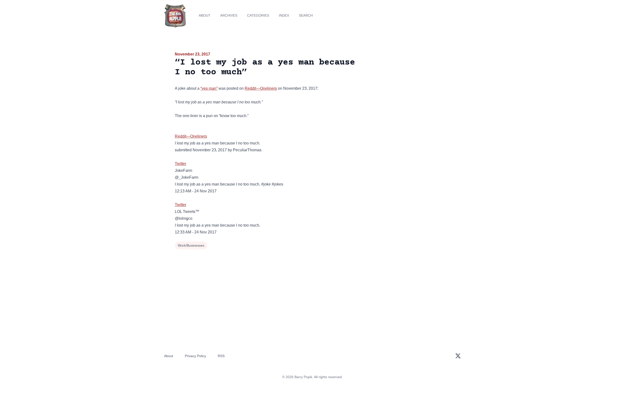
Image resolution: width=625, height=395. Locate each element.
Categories (258, 15)
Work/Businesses (191, 245)
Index (284, 15)
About (204, 15)
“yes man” (209, 88)
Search (306, 15)
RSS (221, 356)
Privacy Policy (195, 356)
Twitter (180, 164)
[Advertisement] (406, 89)
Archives (228, 15)
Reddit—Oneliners (261, 88)
